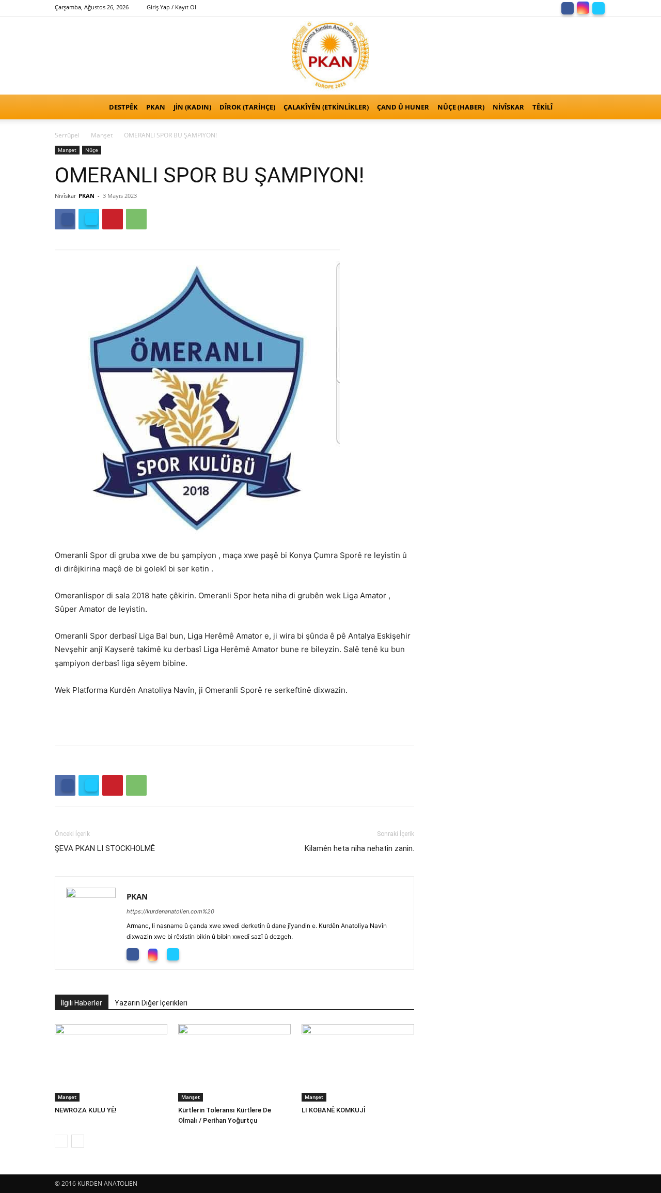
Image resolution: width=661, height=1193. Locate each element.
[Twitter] (598, 7)
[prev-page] (61, 1141)
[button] (593, 108)
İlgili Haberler (81, 1003)
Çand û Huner (403, 107)
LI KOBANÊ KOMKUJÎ (334, 1110)
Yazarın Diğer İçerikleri (151, 1003)
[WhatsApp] (136, 219)
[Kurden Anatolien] (330, 56)
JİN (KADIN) (192, 107)
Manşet (102, 135)
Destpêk (123, 107)
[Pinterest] (112, 219)
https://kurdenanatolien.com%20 (170, 911)
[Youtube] (197, 954)
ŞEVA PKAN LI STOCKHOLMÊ (106, 848)
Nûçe (91, 149)
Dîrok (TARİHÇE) (247, 107)
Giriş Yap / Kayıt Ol (171, 7)
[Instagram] (583, 7)
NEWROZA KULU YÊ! (88, 1110)
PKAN (155, 107)
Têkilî (542, 107)
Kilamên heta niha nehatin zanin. (359, 848)
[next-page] (77, 1141)
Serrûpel (67, 135)
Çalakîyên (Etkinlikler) (326, 107)
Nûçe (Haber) (460, 107)
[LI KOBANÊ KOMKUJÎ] (358, 1063)
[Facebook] (567, 7)
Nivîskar (508, 107)
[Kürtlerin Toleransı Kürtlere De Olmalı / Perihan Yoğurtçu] (234, 1063)
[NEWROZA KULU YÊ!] (111, 1063)
